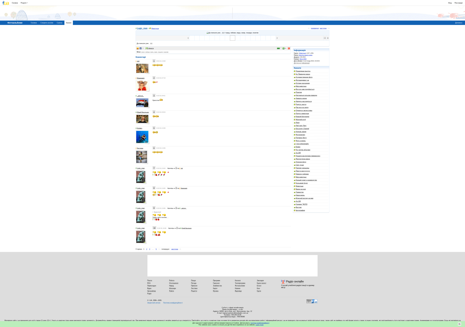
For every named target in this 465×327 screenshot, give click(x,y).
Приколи (194, 286)
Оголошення (173, 283)
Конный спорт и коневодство (306, 180)
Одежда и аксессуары (304, 110)
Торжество (300, 192)
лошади (160, 52)
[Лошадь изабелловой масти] (191, 38)
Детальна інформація (302, 63)
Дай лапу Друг (301, 126)
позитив (165, 52)
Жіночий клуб (301, 119)
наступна (323, 28)
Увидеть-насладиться (304, 101)
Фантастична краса (303, 159)
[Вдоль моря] (247, 38)
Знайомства (217, 286)
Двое (297, 122)
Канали (68, 23)
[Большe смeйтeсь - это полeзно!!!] (253, 38)
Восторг (299, 207)
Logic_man (142, 28)
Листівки (194, 288)
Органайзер (151, 291)
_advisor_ (140, 96)
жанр (155, 52)
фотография (300, 210)
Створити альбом (46, 23)
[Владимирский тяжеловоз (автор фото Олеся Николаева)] (227, 38)
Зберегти (151, 48)
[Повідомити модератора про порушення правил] (289, 48)
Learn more (260, 325)
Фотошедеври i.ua (302, 80)
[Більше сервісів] (143, 48)
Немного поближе (302, 174)
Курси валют (261, 283)
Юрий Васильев (143, 112)
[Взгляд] (263, 38)
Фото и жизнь (301, 141)
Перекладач (151, 286)
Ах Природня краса (303, 74)
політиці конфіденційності (260, 323)
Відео (149, 288)
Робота (171, 280)
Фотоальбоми (240, 286)
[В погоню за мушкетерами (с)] (212, 38)
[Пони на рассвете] (202, 38)
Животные (155, 28)
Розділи (23, 3)
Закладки (260, 280)
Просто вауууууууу (303, 171)
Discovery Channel (302, 129)
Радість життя (301, 104)
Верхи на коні (301, 189)
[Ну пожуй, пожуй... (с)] (217, 38)
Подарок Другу (301, 138)
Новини (237, 288)
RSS (149, 283)
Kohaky (139, 128)
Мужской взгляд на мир (304, 198)
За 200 (298, 153)
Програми (216, 280)
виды (152, 52)
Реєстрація (459, 3)
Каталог (238, 280)
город (143, 52)
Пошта (149, 280)
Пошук (193, 280)
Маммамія (140, 78)
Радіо (149, 293)
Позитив (299, 92)
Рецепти (194, 291)
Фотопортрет (300, 135)
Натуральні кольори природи (306, 95)
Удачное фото (301, 162)
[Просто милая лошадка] (237, 38)
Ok (459, 324)
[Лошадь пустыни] (197, 38)
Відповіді (238, 291)
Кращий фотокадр (302, 116)
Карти (215, 288)
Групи (259, 291)
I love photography (302, 144)
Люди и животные (302, 113)
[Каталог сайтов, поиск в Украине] (312, 300)
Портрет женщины (302, 168)
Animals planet (301, 132)
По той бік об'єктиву (303, 150)
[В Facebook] (141, 48)
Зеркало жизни (301, 98)
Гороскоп (216, 283)
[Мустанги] (258, 38)
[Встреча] (273, 38)
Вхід (450, 3)
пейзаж (147, 52)
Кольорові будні (302, 183)
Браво (298, 147)
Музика (215, 291)
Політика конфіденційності (173, 303)
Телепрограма (240, 283)
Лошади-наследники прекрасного (308, 156)
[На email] (138, 48)
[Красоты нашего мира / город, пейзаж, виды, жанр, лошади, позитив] (232, 32)
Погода (193, 283)
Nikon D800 (303, 59)
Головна (15, 3)
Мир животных (301, 86)
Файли (171, 291)
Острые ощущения (303, 83)
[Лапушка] (242, 38)
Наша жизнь (300, 195)
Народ (171, 286)
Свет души (300, 165)
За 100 (298, 201)
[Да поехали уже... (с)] (232, 38)
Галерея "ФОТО (301, 204)
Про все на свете (302, 107)
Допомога (458, 23)
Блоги (259, 286)
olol (138, 61)
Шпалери (172, 288)
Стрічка (59, 23)
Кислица (140, 148)
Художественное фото (304, 77)
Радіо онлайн (295, 281)
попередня (315, 28)
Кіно (258, 288)
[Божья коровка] (222, 38)
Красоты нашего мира (305, 55)
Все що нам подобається (305, 89)
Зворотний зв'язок (153, 303)
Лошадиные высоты (303, 71)
